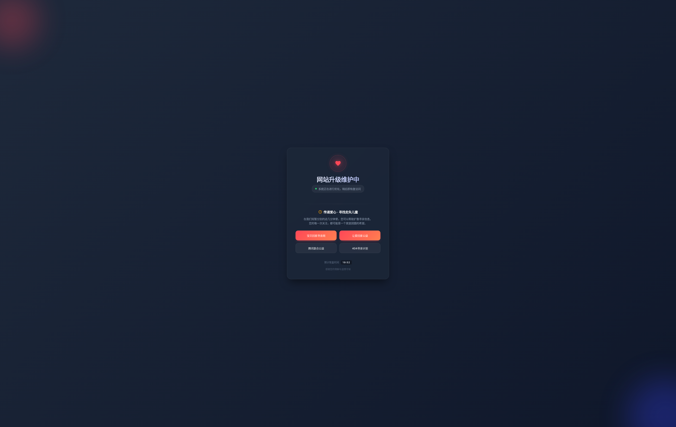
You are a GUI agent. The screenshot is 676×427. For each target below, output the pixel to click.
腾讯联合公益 (316, 248)
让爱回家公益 (360, 235)
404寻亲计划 (360, 248)
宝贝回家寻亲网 (316, 235)
